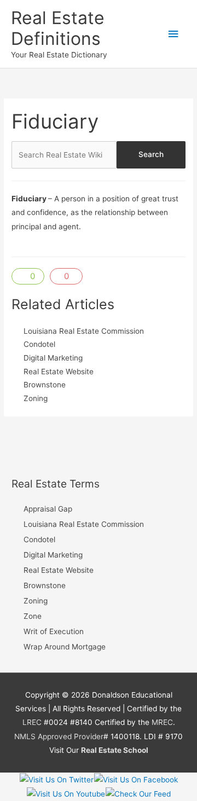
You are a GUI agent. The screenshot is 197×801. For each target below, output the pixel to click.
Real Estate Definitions (58, 28)
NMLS (25, 736)
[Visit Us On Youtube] (65, 793)
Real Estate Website (59, 371)
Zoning (36, 398)
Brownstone (45, 384)
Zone (33, 616)
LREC (32, 722)
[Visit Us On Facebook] (136, 779)
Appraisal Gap (48, 508)
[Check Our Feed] (138, 793)
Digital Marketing (53, 357)
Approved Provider (70, 736)
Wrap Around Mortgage (65, 646)
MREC (162, 722)
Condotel (39, 344)
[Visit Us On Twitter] (56, 779)
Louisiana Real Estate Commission (84, 331)
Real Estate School (114, 750)
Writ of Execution (54, 631)
